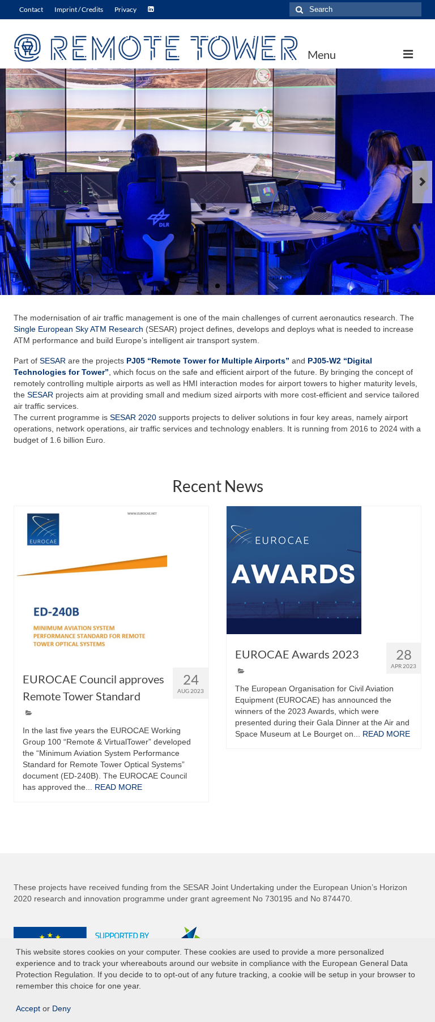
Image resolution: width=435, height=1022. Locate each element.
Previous (13, 182)
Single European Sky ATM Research (78, 328)
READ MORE (118, 787)
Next (422, 182)
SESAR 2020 (133, 417)
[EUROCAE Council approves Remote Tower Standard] (111, 582)
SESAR (53, 360)
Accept (28, 1008)
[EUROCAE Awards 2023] (324, 570)
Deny (61, 1008)
